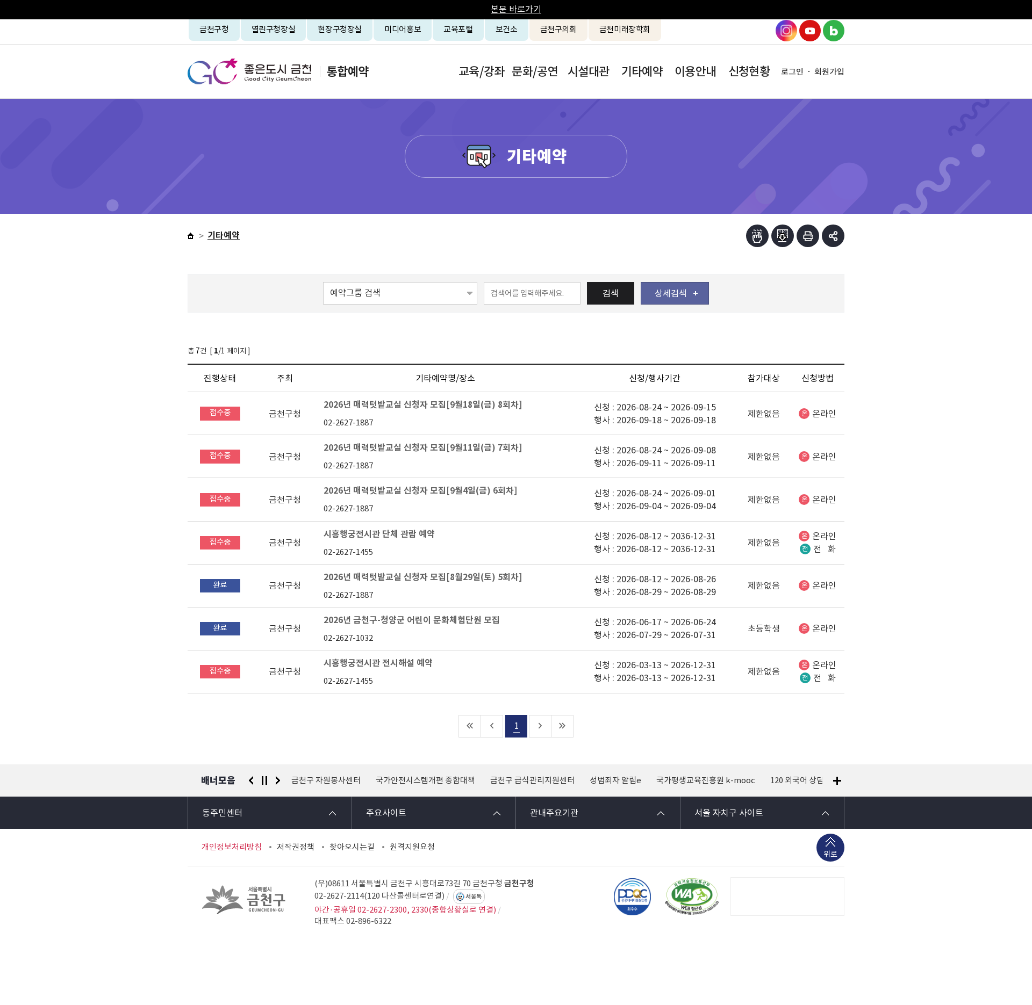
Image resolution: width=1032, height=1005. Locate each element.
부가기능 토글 (833, 236)
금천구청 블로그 (833, 30)
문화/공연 (535, 71)
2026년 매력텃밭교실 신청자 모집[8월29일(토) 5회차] (423, 577)
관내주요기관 (554, 812)
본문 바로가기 (516, 9)
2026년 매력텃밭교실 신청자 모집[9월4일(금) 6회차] (420, 490)
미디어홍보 (402, 29)
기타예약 (642, 71)
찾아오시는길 (352, 847)
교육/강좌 (481, 71)
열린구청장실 (274, 29)
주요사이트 (386, 812)
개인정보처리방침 (232, 847)
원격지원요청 (412, 847)
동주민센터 (222, 812)
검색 (611, 293)
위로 (830, 854)
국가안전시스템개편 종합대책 (425, 780)
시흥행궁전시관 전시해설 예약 (378, 663)
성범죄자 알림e (615, 780)
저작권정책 (295, 847)
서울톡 (473, 896)
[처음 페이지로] (470, 726)
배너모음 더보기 (837, 781)
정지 (264, 780)
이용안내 (695, 71)
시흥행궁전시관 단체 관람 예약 (379, 534)
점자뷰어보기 (757, 236)
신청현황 (749, 71)
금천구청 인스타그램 (786, 30)
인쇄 (808, 236)
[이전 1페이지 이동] (492, 726)
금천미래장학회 (624, 29)
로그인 (792, 72)
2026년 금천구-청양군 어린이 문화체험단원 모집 (412, 620)
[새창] (692, 896)
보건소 (507, 29)
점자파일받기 (782, 236)
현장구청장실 (340, 29)
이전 (251, 780)
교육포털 (458, 29)
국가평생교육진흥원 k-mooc (705, 780)
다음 (278, 780)
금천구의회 (558, 29)
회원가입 (829, 72)
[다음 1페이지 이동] (540, 726)
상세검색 (671, 293)
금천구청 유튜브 (810, 30)
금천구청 (214, 29)
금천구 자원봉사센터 (326, 780)
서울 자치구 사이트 (728, 812)
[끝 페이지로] (562, 726)
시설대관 (588, 71)
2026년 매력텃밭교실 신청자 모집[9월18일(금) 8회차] (423, 404)
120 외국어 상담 (797, 780)
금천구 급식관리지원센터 (532, 780)
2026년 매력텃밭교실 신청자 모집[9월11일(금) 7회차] (423, 447)
